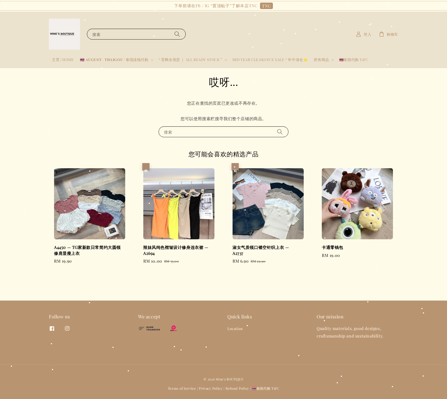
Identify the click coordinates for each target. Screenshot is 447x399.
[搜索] (177, 34)
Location (235, 328)
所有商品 (321, 59)
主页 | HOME (63, 59)
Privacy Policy (211, 388)
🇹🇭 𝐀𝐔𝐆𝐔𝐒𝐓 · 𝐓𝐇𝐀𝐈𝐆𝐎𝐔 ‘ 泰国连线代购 (114, 59)
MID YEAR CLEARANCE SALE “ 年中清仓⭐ (270, 59)
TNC (266, 6)
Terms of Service (182, 388)
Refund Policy (237, 388)
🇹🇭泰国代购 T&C (353, 59)
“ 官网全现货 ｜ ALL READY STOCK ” (190, 59)
